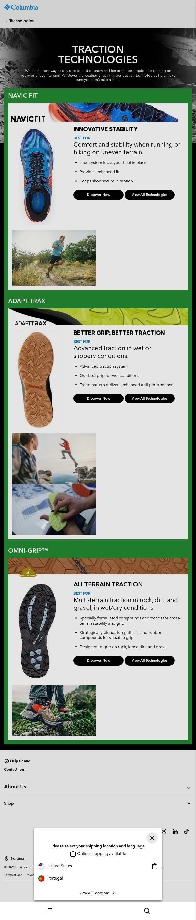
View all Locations (94, 893)
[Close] (152, 838)
